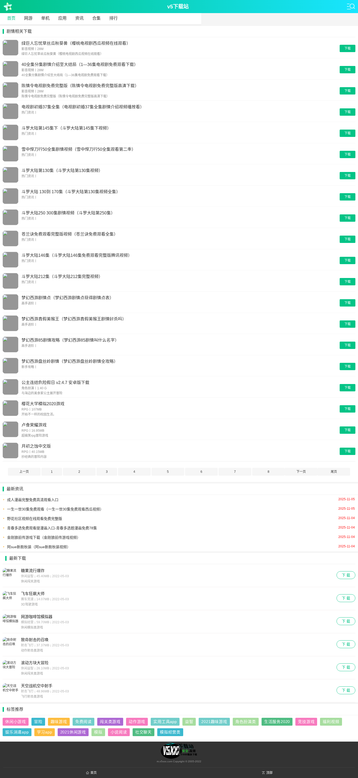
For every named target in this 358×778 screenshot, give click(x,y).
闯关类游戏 (110, 721)
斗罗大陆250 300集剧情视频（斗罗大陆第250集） (68, 213)
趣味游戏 (59, 721)
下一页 (301, 472)
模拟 (98, 732)
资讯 (79, 18)
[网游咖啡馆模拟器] (10, 622)
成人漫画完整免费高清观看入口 (181, 499)
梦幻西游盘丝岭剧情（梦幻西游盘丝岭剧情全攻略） (69, 361)
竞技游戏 (306, 721)
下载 (347, 48)
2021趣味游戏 (214, 721)
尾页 (334, 472)
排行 (113, 18)
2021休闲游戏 (73, 732)
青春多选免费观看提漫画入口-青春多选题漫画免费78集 (181, 528)
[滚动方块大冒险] (10, 668)
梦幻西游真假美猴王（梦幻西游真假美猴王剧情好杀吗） (73, 319)
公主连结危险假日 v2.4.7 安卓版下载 (55, 382)
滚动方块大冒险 (34, 662)
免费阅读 (83, 721)
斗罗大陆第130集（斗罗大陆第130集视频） (62, 170)
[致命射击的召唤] (10, 645)
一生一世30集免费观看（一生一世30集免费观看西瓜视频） (181, 509)
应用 (62, 18)
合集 (96, 18)
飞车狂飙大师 (33, 593)
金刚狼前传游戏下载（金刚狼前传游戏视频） (181, 537)
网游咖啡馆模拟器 (36, 616)
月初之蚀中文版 (36, 446)
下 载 (346, 575)
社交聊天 (143, 732)
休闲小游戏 (15, 721)
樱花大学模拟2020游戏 (42, 403)
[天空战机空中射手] (10, 691)
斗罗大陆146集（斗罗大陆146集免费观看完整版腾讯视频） (76, 255)
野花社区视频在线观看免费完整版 (181, 518)
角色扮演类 (245, 721)
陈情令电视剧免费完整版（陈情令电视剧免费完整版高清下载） (80, 85)
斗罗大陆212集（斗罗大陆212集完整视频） (62, 276)
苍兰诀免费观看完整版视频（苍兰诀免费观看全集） (69, 234)
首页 (11, 18)
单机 (45, 18)
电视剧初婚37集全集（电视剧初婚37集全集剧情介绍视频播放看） (82, 107)
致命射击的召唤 (34, 639)
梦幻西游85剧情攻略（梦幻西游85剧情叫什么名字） (70, 340)
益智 (189, 721)
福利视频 (331, 721)
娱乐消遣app (17, 732)
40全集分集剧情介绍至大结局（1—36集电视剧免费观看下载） (79, 64)
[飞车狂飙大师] (10, 599)
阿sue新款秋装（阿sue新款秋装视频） (181, 546)
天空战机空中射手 (36, 685)
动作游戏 (137, 721)
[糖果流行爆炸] (10, 576)
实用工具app (165, 721)
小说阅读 (119, 732)
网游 (28, 18)
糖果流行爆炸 (33, 570)
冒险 (38, 721)
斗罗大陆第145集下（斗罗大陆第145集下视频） (66, 128)
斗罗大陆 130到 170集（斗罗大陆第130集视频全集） (70, 191)
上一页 (24, 472)
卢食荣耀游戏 (34, 425)
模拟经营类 (170, 732)
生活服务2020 (277, 721)
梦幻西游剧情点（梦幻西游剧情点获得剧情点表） (67, 297)
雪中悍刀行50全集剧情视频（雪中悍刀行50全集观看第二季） (78, 149)
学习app (44, 732)
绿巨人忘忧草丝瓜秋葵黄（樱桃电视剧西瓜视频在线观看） (76, 43)
